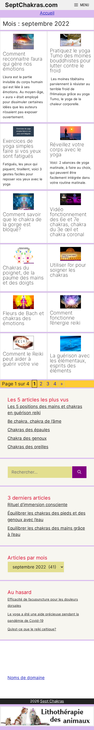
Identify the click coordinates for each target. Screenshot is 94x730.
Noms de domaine (26, 677)
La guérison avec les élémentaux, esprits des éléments (70, 363)
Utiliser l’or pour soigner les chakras (68, 270)
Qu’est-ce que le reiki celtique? (32, 629)
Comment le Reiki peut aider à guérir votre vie (23, 359)
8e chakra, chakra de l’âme (34, 421)
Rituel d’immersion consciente (37, 504)
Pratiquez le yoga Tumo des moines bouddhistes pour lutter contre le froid (70, 61)
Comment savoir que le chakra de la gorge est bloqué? (22, 221)
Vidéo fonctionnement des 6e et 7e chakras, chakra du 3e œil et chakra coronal (68, 221)
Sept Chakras (52, 701)
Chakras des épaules (29, 429)
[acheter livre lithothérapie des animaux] (47, 724)
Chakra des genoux (27, 438)
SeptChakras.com (31, 5)
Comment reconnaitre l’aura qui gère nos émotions (22, 61)
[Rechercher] (79, 472)
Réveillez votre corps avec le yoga (67, 149)
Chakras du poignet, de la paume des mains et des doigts (23, 275)
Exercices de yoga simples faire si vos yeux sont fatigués (22, 148)
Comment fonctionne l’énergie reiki (65, 318)
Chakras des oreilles (28, 446)
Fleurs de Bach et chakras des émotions (23, 318)
